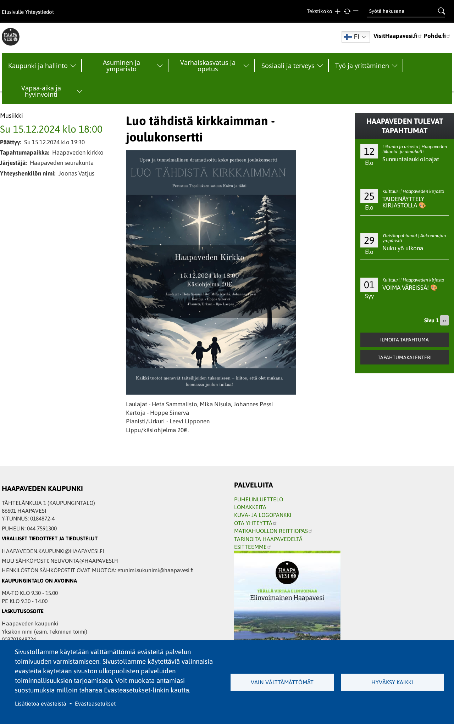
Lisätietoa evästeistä (40, 703)
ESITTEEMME (250, 547)
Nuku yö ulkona (402, 248)
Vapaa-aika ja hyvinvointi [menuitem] (41, 91)
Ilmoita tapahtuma (404, 339)
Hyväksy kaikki (392, 682)
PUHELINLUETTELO (258, 499)
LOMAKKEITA (250, 507)
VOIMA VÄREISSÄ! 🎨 (410, 287)
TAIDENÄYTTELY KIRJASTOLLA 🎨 (404, 202)
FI (356, 37)
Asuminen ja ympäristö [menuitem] (121, 65)
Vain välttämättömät (282, 682)
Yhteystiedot (39, 12)
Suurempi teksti (337, 11)
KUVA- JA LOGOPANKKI (262, 515)
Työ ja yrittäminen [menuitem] (362, 65)
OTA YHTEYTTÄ (253, 523)
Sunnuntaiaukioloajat (410, 159)
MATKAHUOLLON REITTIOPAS (271, 531)
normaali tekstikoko (347, 11)
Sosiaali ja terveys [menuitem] (288, 65)
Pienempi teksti (356, 11)
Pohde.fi (435, 35)
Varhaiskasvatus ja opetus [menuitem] (208, 65)
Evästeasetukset (95, 703)
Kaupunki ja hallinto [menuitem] (38, 65)
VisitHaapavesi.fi (395, 35)
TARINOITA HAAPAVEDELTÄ (268, 539)
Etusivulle (13, 12)
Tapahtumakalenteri (405, 357)
